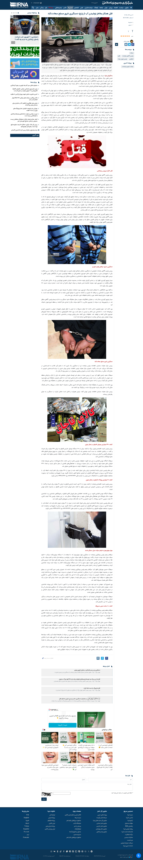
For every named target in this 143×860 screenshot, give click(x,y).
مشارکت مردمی (128, 837)
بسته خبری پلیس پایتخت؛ (94, 697)
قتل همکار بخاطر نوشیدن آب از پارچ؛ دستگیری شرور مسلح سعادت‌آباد (80, 14)
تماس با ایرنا (129, 818)
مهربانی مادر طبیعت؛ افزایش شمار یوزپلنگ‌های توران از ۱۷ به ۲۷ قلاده (25, 109)
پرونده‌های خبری (102, 815)
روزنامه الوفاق (51, 820)
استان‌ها (70, 8)
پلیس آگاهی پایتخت (127, 56)
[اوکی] (57, 851)
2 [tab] (16, 12)
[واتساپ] (51, 851)
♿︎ (138, 855)
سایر (37, 8)
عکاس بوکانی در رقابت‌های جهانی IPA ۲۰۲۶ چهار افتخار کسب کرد (24, 99)
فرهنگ (96, 8)
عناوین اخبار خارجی (101, 826)
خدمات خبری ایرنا (128, 846)
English (26, 818)
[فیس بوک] (63, 851)
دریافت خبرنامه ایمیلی (127, 843)
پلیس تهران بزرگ (122, 59)
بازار (46, 8)
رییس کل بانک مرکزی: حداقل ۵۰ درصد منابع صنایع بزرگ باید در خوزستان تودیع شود (24, 126)
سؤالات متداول (129, 823)
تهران (130, 25)
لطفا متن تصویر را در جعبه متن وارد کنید (122, 793)
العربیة (27, 820)
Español (26, 829)
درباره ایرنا (130, 815)
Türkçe (26, 826)
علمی (81, 8)
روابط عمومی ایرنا (128, 829)
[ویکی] (54, 851)
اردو (28, 835)
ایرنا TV (50, 8)
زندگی (41, 8)
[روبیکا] (85, 851)
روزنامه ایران (51, 818)
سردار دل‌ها (78, 818)
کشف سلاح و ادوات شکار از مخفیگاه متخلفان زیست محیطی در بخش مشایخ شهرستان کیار (23, 120)
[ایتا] (73, 851)
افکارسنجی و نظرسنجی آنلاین (73, 815)
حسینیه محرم (77, 835)
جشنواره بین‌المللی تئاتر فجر (73, 837)
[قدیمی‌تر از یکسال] (106, 672)
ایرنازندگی (52, 815)
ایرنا (117, 3)
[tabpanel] (24, 30)
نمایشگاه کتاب (77, 823)
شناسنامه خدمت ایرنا (127, 832)
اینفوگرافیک (78, 829)
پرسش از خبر (77, 826)
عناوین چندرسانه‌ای (102, 832)
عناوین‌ (127, 8)
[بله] (79, 851)
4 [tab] (11, 12)
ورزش (110, 8)
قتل (119, 56)
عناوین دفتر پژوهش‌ (101, 829)
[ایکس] (88, 851)
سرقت (131, 53)
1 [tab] (18, 12)
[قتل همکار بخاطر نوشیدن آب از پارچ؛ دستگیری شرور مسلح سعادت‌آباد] (76, 39)
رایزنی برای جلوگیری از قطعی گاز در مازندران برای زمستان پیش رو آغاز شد (24, 104)
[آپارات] (82, 851)
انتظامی (131, 59)
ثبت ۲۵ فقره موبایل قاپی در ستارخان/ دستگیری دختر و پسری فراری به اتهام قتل (79, 699)
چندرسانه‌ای (58, 8)
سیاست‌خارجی (89, 8)
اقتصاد (116, 8)
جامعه (101, 8)
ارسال (44, 799)
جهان (105, 8)
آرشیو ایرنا (130, 820)
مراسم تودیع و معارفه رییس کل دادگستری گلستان (24, 130)
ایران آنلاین (52, 823)
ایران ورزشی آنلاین (50, 829)
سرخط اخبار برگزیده (101, 818)
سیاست (121, 8)
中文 (27, 815)
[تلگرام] (91, 851)
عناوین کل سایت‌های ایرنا (100, 820)
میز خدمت (130, 840)
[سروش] (70, 851)
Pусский (26, 832)
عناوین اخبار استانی (102, 823)
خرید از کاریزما (62, 725)
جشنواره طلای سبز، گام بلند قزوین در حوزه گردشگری (24, 85)
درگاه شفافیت (129, 835)
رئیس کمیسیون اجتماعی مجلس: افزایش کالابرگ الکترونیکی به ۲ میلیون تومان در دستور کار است (24, 90)
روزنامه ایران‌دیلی (50, 826)
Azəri (27, 823)
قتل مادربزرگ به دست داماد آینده (92, 688)
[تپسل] (49, 710)
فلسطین (76, 8)
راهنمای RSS (129, 826)
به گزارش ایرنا (108, 76)
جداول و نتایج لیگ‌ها (75, 832)
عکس (64, 8)
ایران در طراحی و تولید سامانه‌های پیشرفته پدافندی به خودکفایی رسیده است (24, 115)
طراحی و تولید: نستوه (124, 857)
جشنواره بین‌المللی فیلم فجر (73, 820)
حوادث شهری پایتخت (127, 67)
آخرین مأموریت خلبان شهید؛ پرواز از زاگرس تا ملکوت (24, 94)
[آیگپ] (76, 851)
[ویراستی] (67, 851)
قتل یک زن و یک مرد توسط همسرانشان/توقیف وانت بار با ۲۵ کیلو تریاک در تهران (79, 679)
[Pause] (79, 726)
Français (26, 837)
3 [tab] (13, 12)
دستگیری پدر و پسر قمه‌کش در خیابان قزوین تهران (87, 670)
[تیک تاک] (60, 851)
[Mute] (82, 726)
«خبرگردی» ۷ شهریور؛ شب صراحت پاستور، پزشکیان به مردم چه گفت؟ (26, 38)
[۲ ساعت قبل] (24, 25)
